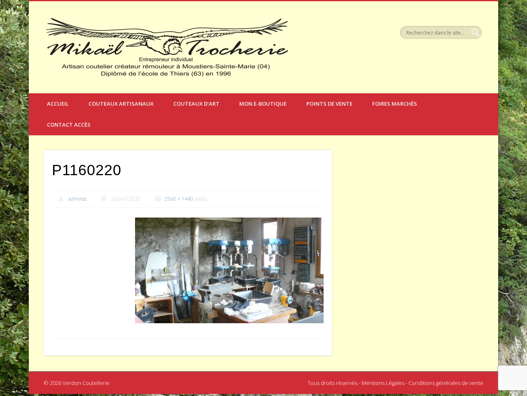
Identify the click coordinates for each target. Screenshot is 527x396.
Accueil (58, 103)
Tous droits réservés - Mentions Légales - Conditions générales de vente (395, 383)
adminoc (77, 198)
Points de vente (329, 103)
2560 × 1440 (179, 198)
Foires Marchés (394, 103)
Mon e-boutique (263, 103)
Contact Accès (69, 124)
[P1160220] (229, 270)
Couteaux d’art (196, 103)
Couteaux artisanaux (121, 103)
